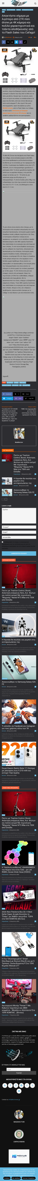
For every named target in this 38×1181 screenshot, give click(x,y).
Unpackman (17, 474)
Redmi (3, 765)
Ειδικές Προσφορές (11, 9)
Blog (4, 460)
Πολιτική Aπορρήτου (29, 1178)
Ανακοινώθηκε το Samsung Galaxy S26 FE (24, 491)
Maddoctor (9, 37)
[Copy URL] (25, 42)
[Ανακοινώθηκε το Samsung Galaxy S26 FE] (7, 492)
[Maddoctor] (3, 37)
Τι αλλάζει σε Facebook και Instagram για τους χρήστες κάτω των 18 (18, 727)
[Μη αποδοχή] (36, 1174)
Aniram (16, 485)
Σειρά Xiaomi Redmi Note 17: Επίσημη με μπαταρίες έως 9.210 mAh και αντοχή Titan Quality (18, 770)
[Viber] (21, 42)
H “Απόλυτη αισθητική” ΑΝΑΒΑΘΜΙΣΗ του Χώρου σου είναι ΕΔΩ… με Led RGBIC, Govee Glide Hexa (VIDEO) (18, 869)
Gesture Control (7, 385)
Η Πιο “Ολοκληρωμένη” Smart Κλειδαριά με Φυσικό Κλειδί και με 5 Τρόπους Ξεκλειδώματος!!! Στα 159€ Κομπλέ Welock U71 (18, 962)
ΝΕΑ (3, 11)
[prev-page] (3, 499)
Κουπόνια (19, 9)
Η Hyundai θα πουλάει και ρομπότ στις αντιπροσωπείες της (18, 641)
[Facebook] (4, 42)
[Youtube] (19, 1091)
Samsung (5, 495)
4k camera (10, 382)
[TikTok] (27, 1085)
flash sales (22, 382)
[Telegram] (16, 42)
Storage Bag (26, 385)
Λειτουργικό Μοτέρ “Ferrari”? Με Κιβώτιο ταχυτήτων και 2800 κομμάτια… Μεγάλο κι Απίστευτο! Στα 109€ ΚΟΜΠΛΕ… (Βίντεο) (18, 1009)
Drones (3, 9)
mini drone (15, 385)
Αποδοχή (7, 1178)
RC (20, 385)
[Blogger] (4, 1085)
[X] (8, 42)
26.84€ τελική (8, 108)
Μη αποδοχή (16, 1178)
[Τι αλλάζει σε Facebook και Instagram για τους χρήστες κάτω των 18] (19, 711)
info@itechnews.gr (14, 1099)
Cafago (16, 382)
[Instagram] (15, 1085)
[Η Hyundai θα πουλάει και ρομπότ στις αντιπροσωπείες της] (7, 481)
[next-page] (6, 499)
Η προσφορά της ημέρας (27, 9)
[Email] (12, 42)
